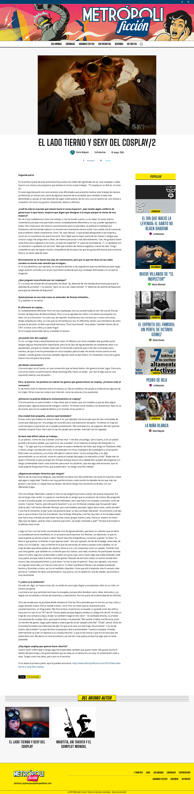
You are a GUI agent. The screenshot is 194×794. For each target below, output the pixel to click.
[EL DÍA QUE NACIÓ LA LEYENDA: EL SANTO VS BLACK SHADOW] (155, 199)
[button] (141, 44)
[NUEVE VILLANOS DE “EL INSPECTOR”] (155, 255)
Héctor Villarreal (158, 284)
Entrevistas (100, 152)
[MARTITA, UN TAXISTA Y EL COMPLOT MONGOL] (74, 722)
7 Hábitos (155, 373)
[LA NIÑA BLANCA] (155, 406)
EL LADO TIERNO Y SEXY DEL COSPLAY (27, 744)
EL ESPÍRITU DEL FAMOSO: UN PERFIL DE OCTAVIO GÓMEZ (156, 329)
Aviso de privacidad (119, 792)
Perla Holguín (82, 152)
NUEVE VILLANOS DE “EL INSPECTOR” (156, 277)
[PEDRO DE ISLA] (155, 361)
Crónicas (155, 211)
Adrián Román (158, 340)
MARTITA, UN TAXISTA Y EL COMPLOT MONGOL (73, 744)
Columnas (155, 267)
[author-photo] (151, 233)
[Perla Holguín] (73, 152)
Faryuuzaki (33, 677)
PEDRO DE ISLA (156, 380)
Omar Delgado (158, 431)
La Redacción (158, 234)
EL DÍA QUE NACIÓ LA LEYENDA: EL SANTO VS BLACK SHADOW (156, 223)
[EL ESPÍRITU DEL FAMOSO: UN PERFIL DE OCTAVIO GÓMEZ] (155, 305)
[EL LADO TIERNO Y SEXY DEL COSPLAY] (27, 722)
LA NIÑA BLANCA (156, 425)
